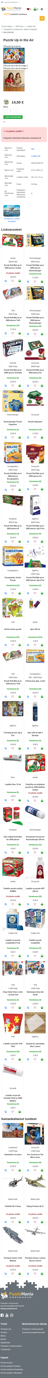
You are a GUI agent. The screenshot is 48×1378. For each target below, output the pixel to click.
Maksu (3, 1336)
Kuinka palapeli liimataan (11, 1366)
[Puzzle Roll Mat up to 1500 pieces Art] (28, 489)
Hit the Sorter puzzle (12, 629)
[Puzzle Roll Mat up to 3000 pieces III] (6, 541)
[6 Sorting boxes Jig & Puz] (6, 748)
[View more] (12, 246)
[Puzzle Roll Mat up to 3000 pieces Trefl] (6, 333)
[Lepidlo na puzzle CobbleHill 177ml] (6, 956)
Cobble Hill (31, 26)
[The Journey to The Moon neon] (28, 1170)
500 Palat (19, 26)
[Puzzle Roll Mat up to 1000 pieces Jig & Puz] (28, 593)
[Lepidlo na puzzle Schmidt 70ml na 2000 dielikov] (6, 1112)
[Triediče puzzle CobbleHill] (28, 956)
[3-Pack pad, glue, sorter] (28, 697)
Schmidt (13, 363)
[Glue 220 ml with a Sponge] (28, 748)
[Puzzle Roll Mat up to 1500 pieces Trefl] (6, 697)
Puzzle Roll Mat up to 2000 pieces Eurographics (13, 476)
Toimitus (4, 1332)
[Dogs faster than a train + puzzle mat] (6, 1007)
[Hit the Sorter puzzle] (6, 645)
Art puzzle (35, 363)
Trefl (13, 311)
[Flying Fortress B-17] (28, 1222)
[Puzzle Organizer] (28, 437)
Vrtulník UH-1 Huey (13, 1206)
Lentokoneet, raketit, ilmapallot (12, 220)
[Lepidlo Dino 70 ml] (6, 800)
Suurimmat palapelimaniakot (33, 1332)
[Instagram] (11, 1316)
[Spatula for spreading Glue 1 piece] (28, 1059)
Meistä (3, 1339)
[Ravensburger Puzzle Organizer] (6, 437)
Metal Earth (12, 1199)
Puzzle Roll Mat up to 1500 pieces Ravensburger (35, 320)
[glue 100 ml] (28, 645)
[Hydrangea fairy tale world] (28, 1007)
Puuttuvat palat (6, 1363)
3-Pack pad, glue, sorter (35, 681)
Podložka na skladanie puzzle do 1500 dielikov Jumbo (35, 787)
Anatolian (13, 519)
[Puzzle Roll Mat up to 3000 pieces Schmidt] (6, 386)
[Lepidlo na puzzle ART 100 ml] (28, 904)
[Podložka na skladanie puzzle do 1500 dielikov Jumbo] (28, 801)
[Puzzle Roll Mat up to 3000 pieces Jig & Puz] (28, 541)
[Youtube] (6, 1316)
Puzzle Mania (7, 26)
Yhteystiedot (5, 1349)
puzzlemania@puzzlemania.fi (12, 1306)
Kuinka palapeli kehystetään (12, 1369)
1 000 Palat (12, 988)
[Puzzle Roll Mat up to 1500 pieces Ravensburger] (28, 334)
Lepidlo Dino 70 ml (13, 784)
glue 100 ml (35, 629)
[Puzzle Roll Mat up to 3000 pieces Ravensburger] (28, 281)
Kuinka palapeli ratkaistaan (11, 1373)
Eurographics (13, 466)
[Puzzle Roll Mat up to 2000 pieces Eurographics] (6, 490)
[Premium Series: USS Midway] (6, 1274)
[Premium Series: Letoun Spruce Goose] (28, 1274)
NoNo (35, 622)
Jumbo (13, 258)
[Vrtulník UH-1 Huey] (6, 1222)
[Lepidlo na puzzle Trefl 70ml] (6, 1059)
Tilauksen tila (6, 1329)
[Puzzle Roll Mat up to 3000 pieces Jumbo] (6, 281)
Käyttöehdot (5, 1343)
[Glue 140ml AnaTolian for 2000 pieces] (6, 852)
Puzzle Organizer (35, 422)
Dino (13, 777)
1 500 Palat (12, 1151)
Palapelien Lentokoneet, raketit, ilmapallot (20, 29)
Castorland (12, 1148)
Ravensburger (35, 258)
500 (32, 149)
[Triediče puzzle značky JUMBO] (6, 904)
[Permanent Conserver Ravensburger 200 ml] (28, 852)
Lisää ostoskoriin (13, 117)
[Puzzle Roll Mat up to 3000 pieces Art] (28, 386)
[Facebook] (2, 1316)
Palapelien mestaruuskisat (11, 1346)
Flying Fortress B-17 (35, 1206)
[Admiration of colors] (6, 1170)
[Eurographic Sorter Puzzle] (6, 593)
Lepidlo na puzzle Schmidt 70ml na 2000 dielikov (13, 1098)
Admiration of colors (13, 1155)
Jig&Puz (35, 519)
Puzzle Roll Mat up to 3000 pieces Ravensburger (35, 268)
